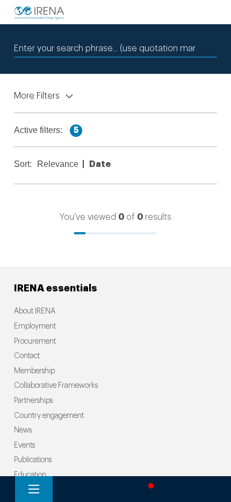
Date (101, 164)
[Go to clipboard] (187, 489)
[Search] (72, 489)
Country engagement (49, 416)
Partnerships (33, 401)
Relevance (59, 164)
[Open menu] (34, 489)
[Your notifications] (148, 489)
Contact (27, 356)
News (23, 430)
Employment (35, 326)
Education (30, 475)
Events (24, 445)
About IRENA (34, 311)
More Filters (37, 96)
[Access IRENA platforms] (110, 489)
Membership (34, 371)
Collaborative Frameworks (56, 385)
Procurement (35, 341)
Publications (33, 460)
